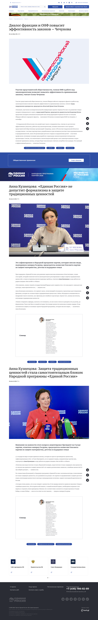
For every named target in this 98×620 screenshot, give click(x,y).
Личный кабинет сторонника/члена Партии (76, 6)
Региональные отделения (48, 10)
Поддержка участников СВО (49, 14)
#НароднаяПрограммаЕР (63, 544)
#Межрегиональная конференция (35, 148)
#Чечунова (70, 148)
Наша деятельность (33, 10)
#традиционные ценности (46, 544)
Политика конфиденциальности (17, 612)
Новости (26, 18)
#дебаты (52, 361)
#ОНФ (50, 148)
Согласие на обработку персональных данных (20, 615)
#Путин (60, 148)
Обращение (55, 6)
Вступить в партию (83, 10)
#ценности (42, 361)
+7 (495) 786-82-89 (77, 588)
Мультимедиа (71, 10)
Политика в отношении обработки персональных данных (23, 613)
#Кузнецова (32, 361)
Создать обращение (76, 160)
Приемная (61, 10)
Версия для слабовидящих (83, 2)
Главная (10, 18)
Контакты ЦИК (14, 590)
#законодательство (64, 361)
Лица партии (21, 10)
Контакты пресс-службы (36, 590)
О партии (11, 10)
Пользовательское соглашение (17, 611)
